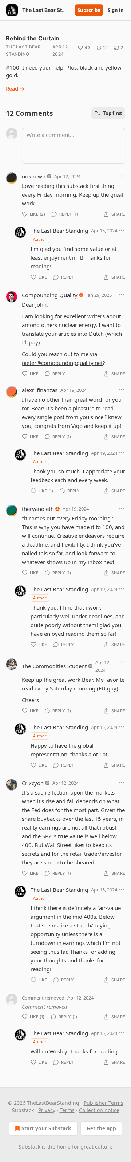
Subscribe (89, 10)
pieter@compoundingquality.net (62, 362)
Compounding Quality (50, 295)
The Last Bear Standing (23, 50)
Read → (15, 88)
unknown (33, 176)
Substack (29, 1146)
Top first (112, 113)
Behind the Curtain (32, 38)
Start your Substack (46, 1128)
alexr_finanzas (39, 390)
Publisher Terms (103, 1102)
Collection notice (99, 1110)
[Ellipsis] (121, 176)
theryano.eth (38, 508)
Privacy (46, 1110)
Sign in (116, 10)
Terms (67, 1110)
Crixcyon (33, 783)
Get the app (101, 1128)
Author (40, 239)
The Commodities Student (54, 666)
